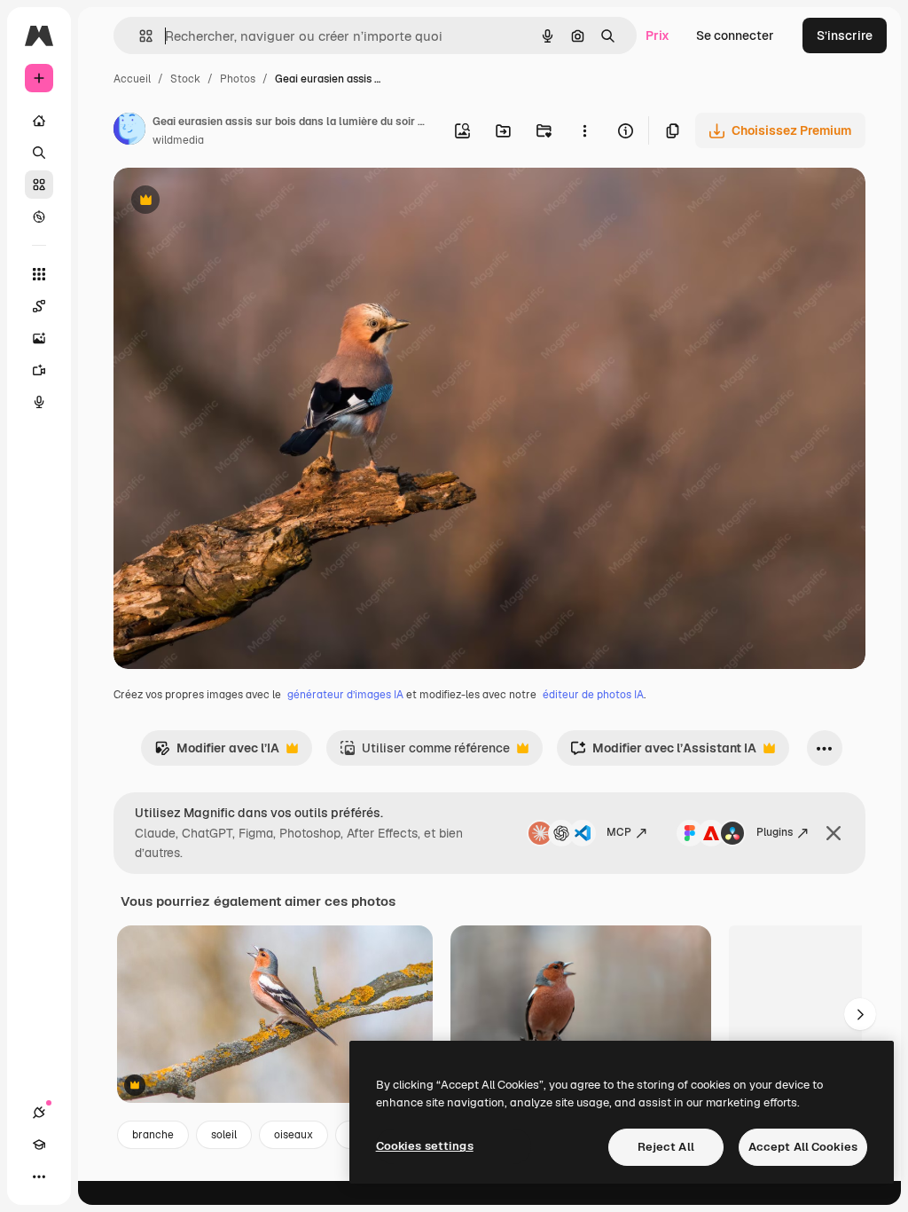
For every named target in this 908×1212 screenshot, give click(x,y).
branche (153, 1135)
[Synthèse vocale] (39, 402)
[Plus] (39, 1176)
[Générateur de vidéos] (39, 370)
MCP (619, 832)
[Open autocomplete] (138, 36)
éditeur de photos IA (593, 695)
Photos (237, 79)
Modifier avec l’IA (216, 753)
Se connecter (735, 35)
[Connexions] (39, 1112)
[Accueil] (39, 120)
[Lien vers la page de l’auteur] (129, 131)
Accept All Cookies (802, 1146)
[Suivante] (860, 1014)
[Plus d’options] (584, 130)
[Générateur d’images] (39, 338)
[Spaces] (39, 306)
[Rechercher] (39, 152)
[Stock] (39, 184)
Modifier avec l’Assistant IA (663, 753)
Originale (230, 201)
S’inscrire (845, 35)
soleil (224, 1135)
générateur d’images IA (345, 695)
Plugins (774, 832)
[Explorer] (39, 216)
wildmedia (178, 140)
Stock (185, 79)
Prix (657, 35)
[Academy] (39, 1144)
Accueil (132, 79)
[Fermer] (833, 833)
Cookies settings (425, 1145)
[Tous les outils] (39, 274)
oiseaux (293, 1135)
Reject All (666, 1146)
